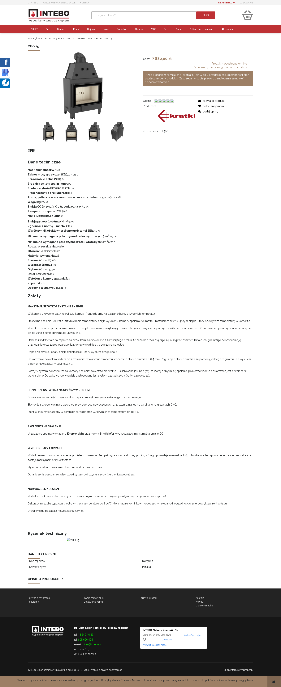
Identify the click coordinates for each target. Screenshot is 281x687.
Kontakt (85, 2)
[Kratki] (177, 115)
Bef (48, 29)
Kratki (76, 29)
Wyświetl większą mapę (154, 645)
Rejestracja (226, 2)
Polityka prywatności (39, 597)
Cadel (179, 29)
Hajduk (91, 29)
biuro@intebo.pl (92, 644)
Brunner (61, 29)
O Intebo (33, 2)
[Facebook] (5, 62)
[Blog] (5, 82)
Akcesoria (227, 29)
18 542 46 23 (85, 634)
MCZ (153, 29)
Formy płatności (148, 597)
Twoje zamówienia (94, 597)
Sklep (34, 29)
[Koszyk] (247, 15)
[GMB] (5, 72)
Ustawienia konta (93, 601)
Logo (48, 630)
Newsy (199, 601)
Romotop (122, 29)
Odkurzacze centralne (202, 29)
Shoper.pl (248, 669)
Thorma (139, 29)
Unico (106, 29)
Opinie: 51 (167, 639)
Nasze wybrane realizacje (59, 2)
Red (166, 29)
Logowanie (246, 2)
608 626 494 (85, 639)
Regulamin (33, 601)
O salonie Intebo (204, 605)
